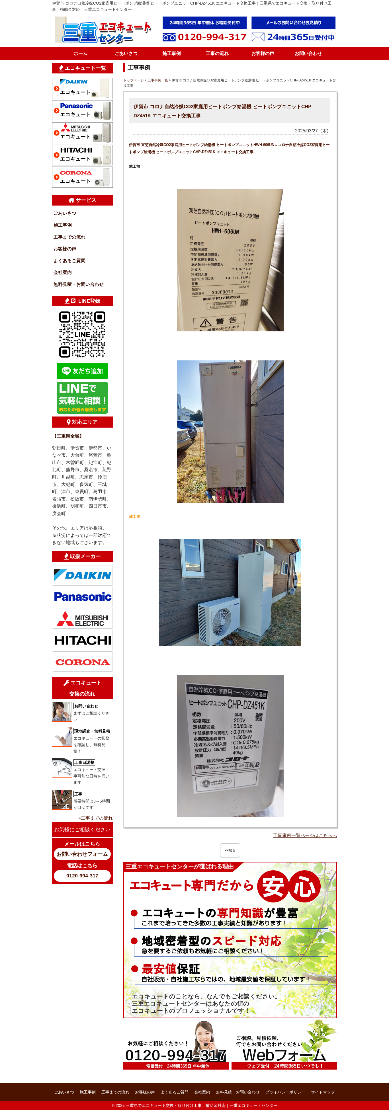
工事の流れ (217, 53)
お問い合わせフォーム (82, 854)
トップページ (133, 80)
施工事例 (172, 53)
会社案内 (63, 272)
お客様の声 (262, 53)
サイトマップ (323, 1092)
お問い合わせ (308, 53)
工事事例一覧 (158, 80)
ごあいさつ (126, 53)
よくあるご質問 (69, 260)
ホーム (80, 53)
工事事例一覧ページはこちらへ (305, 835)
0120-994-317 (82, 876)
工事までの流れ (69, 237)
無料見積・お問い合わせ (79, 284)
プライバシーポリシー (285, 1092)
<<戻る (230, 850)
